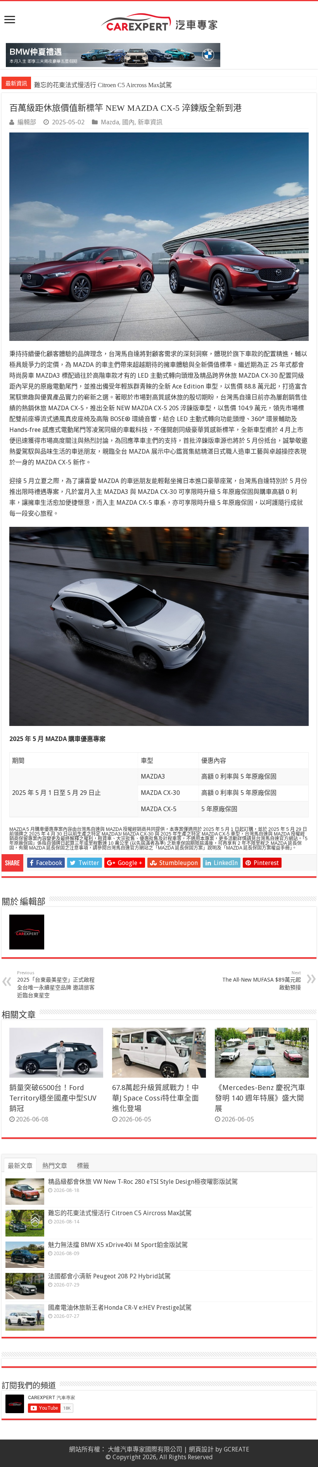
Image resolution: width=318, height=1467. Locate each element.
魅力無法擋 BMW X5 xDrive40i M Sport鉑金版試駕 (102, 85)
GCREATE (236, 1449)
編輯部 (26, 122)
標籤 (83, 1165)
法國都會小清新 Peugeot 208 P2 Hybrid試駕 (109, 1276)
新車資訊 (150, 122)
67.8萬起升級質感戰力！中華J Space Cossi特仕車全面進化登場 (155, 1098)
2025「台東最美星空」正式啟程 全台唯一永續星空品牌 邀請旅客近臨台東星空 (56, 984)
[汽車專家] (159, 20)
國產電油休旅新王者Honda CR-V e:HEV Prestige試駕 (120, 1307)
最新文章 (20, 1165)
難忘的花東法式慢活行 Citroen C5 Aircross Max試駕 (120, 1213)
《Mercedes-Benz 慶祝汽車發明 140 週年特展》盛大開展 (260, 1098)
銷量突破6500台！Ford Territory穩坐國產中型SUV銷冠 (53, 1098)
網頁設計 (201, 1449)
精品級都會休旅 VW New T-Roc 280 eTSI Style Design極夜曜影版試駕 (143, 1181)
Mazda (110, 122)
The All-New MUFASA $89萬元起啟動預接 (261, 980)
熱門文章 (54, 1165)
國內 (128, 122)
